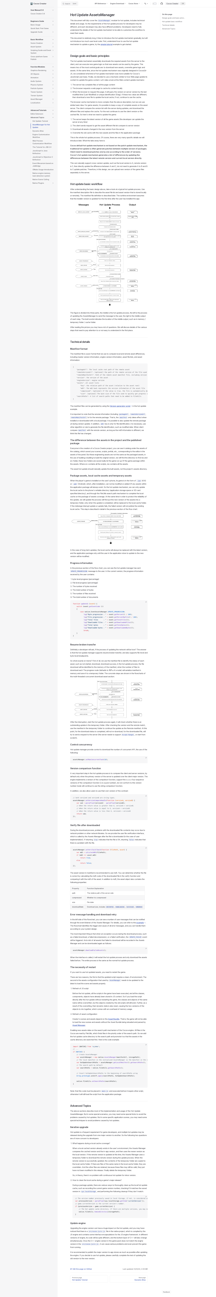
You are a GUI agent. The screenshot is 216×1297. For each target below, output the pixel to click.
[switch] (154, 3)
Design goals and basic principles (173, 18)
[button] (42, 10)
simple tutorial (106, 44)
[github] (162, 4)
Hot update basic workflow (172, 21)
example (140, 923)
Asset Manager (78, 1025)
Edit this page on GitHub (82, 1269)
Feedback (166, 1292)
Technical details (168, 25)
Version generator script (120, 406)
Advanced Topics (168, 29)
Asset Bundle (113, 1019)
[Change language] (146, 3)
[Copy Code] (144, 367)
